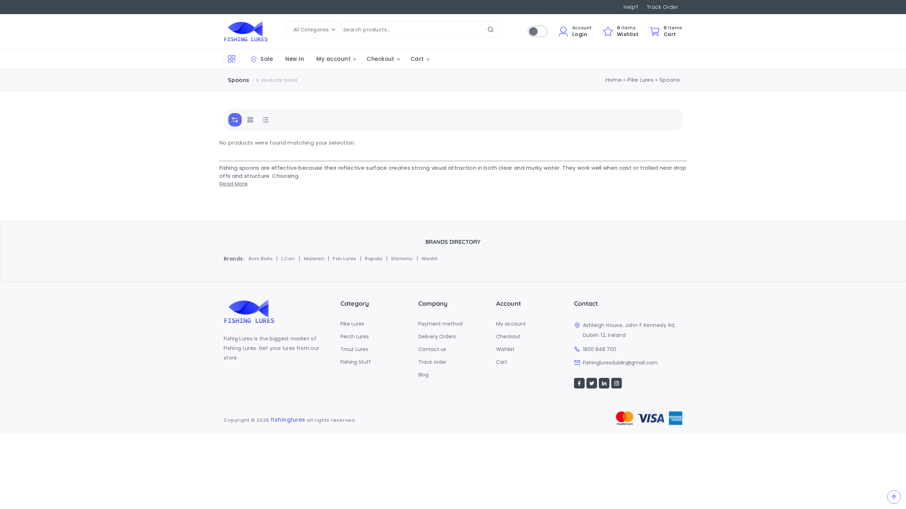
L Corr (288, 258)
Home (614, 79)
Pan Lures (344, 258)
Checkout (567, 65)
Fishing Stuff (355, 361)
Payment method (440, 323)
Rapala (374, 258)
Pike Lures (640, 79)
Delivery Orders (437, 336)
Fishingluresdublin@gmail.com (620, 362)
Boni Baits (261, 258)
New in (294, 59)
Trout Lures (354, 349)
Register (565, 55)
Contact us (432, 349)
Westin (430, 258)
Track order (432, 361)
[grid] (250, 120)
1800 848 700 (599, 349)
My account (333, 59)
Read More (233, 183)
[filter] (235, 120)
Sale (266, 59)
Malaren (314, 258)
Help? (631, 7)
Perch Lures (354, 336)
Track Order (662, 7)
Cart (417, 59)
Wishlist (505, 349)
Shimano (402, 258)
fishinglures (288, 419)
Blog (423, 374)
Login (561, 76)
